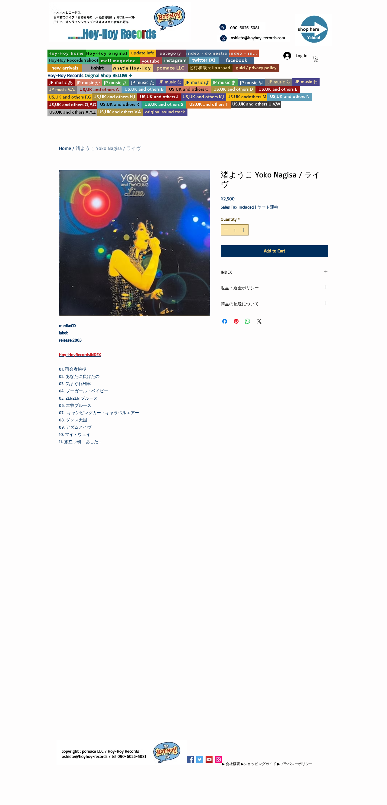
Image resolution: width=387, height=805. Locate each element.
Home (65, 148)
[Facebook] (190, 759)
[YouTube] (209, 759)
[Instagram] (218, 759)
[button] (316, 59)
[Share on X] (259, 321)
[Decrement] (225, 230)
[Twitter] (199, 759)
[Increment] (244, 230)
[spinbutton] (234, 230)
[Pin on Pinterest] (236, 321)
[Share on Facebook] (224, 321)
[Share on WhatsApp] (247, 321)
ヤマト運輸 (267, 206)
